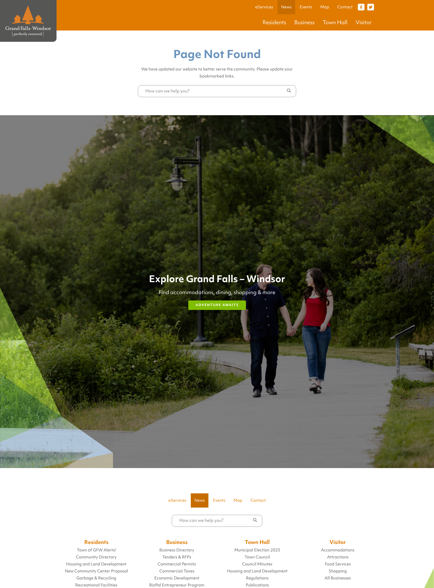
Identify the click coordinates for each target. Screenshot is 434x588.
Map (324, 7)
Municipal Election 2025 (257, 550)
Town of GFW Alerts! (96, 550)
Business (304, 22)
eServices (264, 7)
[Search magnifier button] (289, 90)
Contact (345, 7)
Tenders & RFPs (176, 557)
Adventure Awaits (217, 305)
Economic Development (176, 578)
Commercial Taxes (176, 571)
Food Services (338, 564)
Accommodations (337, 550)
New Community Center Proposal (96, 571)
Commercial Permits (177, 564)
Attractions (338, 557)
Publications (257, 585)
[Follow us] (361, 6)
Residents (274, 22)
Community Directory (96, 557)
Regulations (257, 578)
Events (306, 7)
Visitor (364, 22)
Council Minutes (257, 564)
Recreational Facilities (96, 585)
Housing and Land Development (96, 564)
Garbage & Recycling (96, 578)
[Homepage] (28, 20)
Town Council (257, 557)
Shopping (338, 571)
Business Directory (176, 550)
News (286, 7)
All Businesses (338, 578)
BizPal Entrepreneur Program (176, 585)
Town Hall (335, 22)
